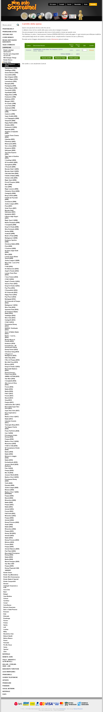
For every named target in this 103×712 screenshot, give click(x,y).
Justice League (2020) (11, 487)
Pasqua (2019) (9, 470)
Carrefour (6, 600)
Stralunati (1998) (10, 108)
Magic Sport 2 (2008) (11, 220)
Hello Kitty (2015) (10, 358)
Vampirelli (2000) (10, 120)
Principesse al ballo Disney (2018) (11, 436)
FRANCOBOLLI (7, 674)
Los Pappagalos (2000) (12, 118)
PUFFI (4, 694)
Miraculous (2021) (10, 515)
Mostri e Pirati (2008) (11, 236)
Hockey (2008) (9, 231)
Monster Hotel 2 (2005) (12, 171)
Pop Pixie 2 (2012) (10, 297)
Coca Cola (6, 589)
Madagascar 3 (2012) (11, 305)
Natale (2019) (9, 460)
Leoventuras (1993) (10, 81)
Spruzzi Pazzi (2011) (11, 283)
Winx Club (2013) (10, 318)
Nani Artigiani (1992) (11, 77)
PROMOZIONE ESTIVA (10, 31)
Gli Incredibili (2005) (11, 162)
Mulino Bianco (7, 638)
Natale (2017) (9, 419)
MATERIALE (6, 654)
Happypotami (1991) (11, 68)
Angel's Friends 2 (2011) (12, 281)
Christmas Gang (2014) (12, 351)
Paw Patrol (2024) (10, 551)
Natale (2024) (9, 557)
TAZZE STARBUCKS (9, 45)
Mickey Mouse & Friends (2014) (10, 340)
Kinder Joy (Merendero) (10, 575)
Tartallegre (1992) (10, 70)
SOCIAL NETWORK (8, 688)
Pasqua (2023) (9, 531)
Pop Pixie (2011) (10, 288)
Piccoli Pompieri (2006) (12, 182)
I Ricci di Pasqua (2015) (12, 360)
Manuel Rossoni (78, 709)
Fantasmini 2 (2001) (11, 127)
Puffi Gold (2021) (10, 513)
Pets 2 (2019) (9, 468)
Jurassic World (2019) (11, 475)
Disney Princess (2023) (12, 540)
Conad (5, 603)
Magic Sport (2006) (10, 180)
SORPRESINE (7, 47)
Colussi (5, 598)
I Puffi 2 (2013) (9, 322)
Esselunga (6, 618)
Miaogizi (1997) (9, 101)
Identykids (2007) (10, 214)
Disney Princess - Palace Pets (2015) (10, 373)
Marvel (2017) (9, 398)
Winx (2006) (8, 184)
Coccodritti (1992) (10, 75)
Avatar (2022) (9, 524)
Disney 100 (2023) (10, 533)
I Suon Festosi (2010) (11, 277)
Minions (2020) (9, 490)
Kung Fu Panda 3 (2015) (12, 366)
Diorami (5, 583)
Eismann (6, 612)
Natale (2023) (9, 538)
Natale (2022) (9, 527)
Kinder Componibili (9, 581)
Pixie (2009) (8, 246)
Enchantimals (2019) (11, 462)
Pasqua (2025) (9, 566)
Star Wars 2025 (9, 563)
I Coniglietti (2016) (10, 381)
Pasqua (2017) (9, 402)
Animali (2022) (9, 520)
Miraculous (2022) (10, 529)
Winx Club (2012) (10, 307)
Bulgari (5, 594)
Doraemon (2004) (10, 148)
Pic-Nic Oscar (7, 645)
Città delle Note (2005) (11, 173)
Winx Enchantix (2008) (12, 229)
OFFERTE (6, 680)
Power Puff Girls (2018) (12, 431)
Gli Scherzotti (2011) (11, 292)
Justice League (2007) (11, 204)
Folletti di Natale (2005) (12, 175)
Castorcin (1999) (10, 114)
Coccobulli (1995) (10, 90)
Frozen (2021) (9, 511)
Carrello (93, 4)
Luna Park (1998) (10, 106)
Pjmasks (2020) (9, 485)
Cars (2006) (8, 186)
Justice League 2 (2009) (12, 260)
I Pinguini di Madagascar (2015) (10, 354)
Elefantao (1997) (10, 99)
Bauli (5, 592)
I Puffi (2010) (9, 266)
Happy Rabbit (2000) (11, 123)
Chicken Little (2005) (11, 178)
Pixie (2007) (8, 206)
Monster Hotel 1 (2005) (12, 169)
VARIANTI (8, 570)
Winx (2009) (8, 254)
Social (69, 4)
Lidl (4, 627)
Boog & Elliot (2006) (11, 195)
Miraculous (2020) (10, 500)
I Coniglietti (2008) (10, 224)
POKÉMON (6, 686)
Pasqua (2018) (9, 439)
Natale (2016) (9, 389)
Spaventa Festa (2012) (11, 309)
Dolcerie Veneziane (9, 607)
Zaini (5, 651)
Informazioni (54, 39)
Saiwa (5, 647)
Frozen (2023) (9, 544)
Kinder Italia (7, 62)
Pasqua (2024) (9, 546)
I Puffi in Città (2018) (11, 446)
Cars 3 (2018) (9, 433)
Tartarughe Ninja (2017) (12, 425)
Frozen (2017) (9, 395)
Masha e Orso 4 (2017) (12, 416)
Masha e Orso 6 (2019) (12, 477)
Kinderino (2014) (10, 343)
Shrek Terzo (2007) (10, 208)
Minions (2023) (9, 542)
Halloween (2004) (10, 150)
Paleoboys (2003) (10, 141)
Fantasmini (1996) (10, 97)
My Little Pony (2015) (11, 362)
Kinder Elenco (7, 60)
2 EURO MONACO (8, 37)
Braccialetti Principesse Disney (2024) (12, 554)
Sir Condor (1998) (10, 103)
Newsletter (77, 4)
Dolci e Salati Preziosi (10, 609)
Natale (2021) (9, 507)
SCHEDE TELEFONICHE (10, 677)
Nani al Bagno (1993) (11, 79)
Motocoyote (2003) (10, 143)
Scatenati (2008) (10, 233)
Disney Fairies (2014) (11, 349)
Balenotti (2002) (9, 129)
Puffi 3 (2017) (9, 393)
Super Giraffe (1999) (11, 116)
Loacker (5, 629)
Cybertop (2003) (9, 139)
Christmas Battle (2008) (12, 244)
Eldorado (6, 616)
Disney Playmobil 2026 (12, 568)
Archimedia (63, 709)
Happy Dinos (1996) (11, 94)
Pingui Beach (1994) (11, 88)
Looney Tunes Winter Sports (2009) (11, 257)
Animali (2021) (9, 509)
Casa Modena (7, 596)
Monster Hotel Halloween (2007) (10, 211)
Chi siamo (53, 4)
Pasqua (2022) (9, 518)
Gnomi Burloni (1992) (11, 72)
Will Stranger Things (9, 57)
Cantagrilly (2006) (10, 193)
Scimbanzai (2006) (10, 201)
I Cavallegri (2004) (10, 160)
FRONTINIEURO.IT (8, 29)
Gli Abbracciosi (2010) (12, 268)
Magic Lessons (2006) (11, 189)
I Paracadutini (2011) (11, 290)
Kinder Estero (7, 572)
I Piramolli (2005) (10, 167)
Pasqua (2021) (9, 504)
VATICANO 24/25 (8, 34)
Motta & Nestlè (7, 636)
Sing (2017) (8, 400)
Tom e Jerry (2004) (10, 146)
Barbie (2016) (9, 391)
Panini (5, 640)
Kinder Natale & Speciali (11, 579)
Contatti (61, 4)
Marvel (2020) (9, 498)
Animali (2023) (9, 535)
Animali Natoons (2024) (12, 549)
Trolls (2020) (8, 483)
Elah (4, 614)
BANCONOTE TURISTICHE (11, 669)
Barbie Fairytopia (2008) (12, 222)
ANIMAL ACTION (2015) (12, 376)
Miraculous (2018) (10, 443)
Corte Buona (7, 605)
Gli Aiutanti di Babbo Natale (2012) (11, 312)
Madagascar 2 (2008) (11, 238)
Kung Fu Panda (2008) (12, 227)
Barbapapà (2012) (10, 299)
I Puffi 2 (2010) (9, 279)
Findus (5, 623)
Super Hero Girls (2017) (12, 410)
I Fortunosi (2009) (10, 248)
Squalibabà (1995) (10, 92)
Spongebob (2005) (10, 164)
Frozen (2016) (9, 387)
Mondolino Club (8, 634)
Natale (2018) (9, 454)
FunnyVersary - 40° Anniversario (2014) (11, 346)
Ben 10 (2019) (9, 472)
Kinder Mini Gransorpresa (11, 577)
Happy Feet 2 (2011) (11, 294)
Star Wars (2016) (10, 378)
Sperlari (5, 649)
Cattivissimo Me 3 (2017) (12, 404)
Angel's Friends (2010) (12, 271)
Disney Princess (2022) (12, 522)
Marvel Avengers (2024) (12, 561)
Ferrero (5, 620)
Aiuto (85, 4)
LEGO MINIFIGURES (9, 672)
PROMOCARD (7, 683)
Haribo (5, 625)
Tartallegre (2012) (10, 315)
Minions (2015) (9, 364)
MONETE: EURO (8, 657)
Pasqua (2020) (9, 496)
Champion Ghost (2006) (12, 191)
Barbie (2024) (9, 559)
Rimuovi (91, 50)
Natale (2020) (9, 502)
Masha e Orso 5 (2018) (12, 441)
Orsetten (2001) (9, 125)
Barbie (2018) (9, 452)
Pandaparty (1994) (10, 86)
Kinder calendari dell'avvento (8, 50)
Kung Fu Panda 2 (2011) (12, 286)
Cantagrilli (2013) (10, 320)
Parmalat (6, 642)
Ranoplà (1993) (9, 83)
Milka (5, 631)
